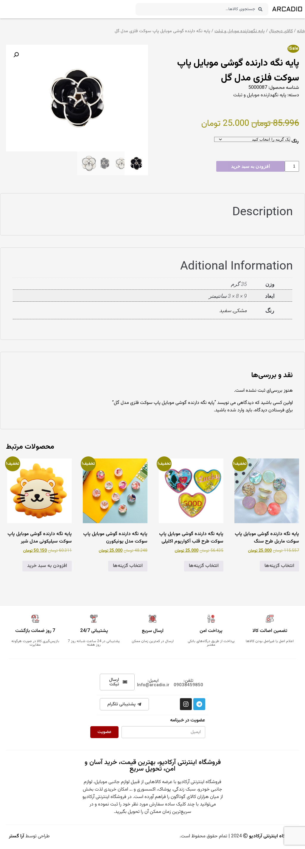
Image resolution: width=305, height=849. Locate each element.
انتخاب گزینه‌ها (279, 566)
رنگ (295, 141)
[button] (16, 54)
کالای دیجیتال (281, 31)
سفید (225, 311)
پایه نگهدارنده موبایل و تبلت (239, 31)
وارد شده (235, 410)
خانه (301, 31)
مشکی (240, 311)
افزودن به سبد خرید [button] (47, 566)
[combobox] (202, 9)
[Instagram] (186, 704)
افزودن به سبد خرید (250, 166)
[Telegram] (199, 704)
